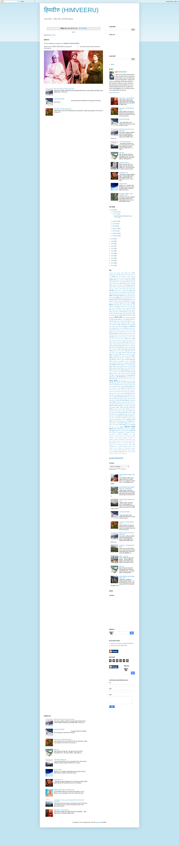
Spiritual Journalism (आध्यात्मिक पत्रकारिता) (122, 643)
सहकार (113, 412)
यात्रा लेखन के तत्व (131, 378)
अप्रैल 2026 (115, 228)
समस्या (119, 410)
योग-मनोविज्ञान (124, 383)
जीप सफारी (117, 315)
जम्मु (132, 311)
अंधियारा (119, 274)
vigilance (117, 453)
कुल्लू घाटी (128, 297)
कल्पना (134, 294)
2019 (112, 253)
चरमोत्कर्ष (127, 308)
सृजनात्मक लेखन (120, 416)
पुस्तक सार (124, 354)
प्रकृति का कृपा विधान (121, 356)
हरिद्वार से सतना (112, 424)
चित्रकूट (129, 310)
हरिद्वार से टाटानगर (131, 423)
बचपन (121, 361)
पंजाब (126, 345)
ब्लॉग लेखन (118, 364)
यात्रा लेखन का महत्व (122, 378)
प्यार (113, 356)
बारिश (118, 363)
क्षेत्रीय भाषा (130, 301)
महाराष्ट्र (111, 373)
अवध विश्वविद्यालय (112, 281)
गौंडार (131, 306)
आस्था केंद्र (121, 286)
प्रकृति (115, 356)
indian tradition (112, 441)
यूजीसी (118, 383)
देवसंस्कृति (111, 333)
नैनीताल (122, 343)
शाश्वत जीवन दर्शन (128, 398)
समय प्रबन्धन (112, 410)
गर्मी (125, 304)
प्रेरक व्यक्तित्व (118, 359)
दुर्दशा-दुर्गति (122, 331)
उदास (116, 290)
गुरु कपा (127, 306)
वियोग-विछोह (128, 395)
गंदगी (125, 303)
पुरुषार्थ (114, 354)
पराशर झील (119, 347)
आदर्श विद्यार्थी (127, 285)
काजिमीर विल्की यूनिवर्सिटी (118, 295)
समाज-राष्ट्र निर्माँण (124, 410)
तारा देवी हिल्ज (124, 326)
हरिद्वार (130, 421)
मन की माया (118, 371)
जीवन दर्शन (118, 317)
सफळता (114, 409)
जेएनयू (118, 321)
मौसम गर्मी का (132, 377)
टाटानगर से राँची (112, 323)
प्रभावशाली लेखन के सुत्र (130, 357)
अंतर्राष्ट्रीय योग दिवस (113, 274)
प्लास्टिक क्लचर (124, 359)
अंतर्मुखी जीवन (128, 273)
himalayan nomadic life (129, 437)
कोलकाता (125, 301)
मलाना (131, 371)
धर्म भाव (126, 335)
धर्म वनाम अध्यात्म (131, 335)
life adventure (130, 441)
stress (129, 449)
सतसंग (129, 405)
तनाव (110, 326)
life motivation (124, 442)
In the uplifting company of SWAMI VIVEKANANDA (61, 43)
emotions (117, 435)
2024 (112, 241)
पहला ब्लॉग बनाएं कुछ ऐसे (119, 350)
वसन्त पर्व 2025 (117, 393)
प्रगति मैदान (121, 357)
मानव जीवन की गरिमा (128, 373)
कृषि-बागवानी (126, 299)
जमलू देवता (129, 311)
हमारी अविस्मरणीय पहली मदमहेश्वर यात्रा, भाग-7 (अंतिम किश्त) (126, 487)
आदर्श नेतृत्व (114, 285)
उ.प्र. (113, 288)
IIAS (122, 439)
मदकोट (118, 370)
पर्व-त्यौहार (133, 349)
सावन (134, 412)
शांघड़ (113, 398)
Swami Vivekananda (119, 451)
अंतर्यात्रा (133, 273)
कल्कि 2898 (129, 294)
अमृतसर (126, 280)
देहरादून (115, 333)
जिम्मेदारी (112, 315)
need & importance (119, 444)
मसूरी (134, 371)
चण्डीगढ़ (118, 308)
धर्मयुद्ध (116, 337)
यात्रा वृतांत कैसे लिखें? (59, 99)
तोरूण (121, 328)
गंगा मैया (116, 303)
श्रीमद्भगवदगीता (114, 403)
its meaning (123, 441)
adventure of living (123, 432)
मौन (129, 377)
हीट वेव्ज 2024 (120, 430)
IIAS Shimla (126, 439)
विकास (125, 393)
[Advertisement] (124, 612)
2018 (112, 256)
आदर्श (110, 285)
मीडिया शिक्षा (121, 375)
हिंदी (110, 427)
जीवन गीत (125, 315)
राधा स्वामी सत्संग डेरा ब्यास (123, 384)
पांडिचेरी (123, 352)
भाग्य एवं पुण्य (126, 364)
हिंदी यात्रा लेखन (115, 427)
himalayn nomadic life (114, 439)
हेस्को (110, 432)
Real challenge (118, 448)
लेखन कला (121, 152)
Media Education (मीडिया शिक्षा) (119, 645)
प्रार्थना (113, 359)
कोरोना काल (121, 301)
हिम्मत (116, 430)
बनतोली (130, 361)
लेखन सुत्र (125, 389)
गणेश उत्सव (116, 304)
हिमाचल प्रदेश (130, 427)
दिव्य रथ (124, 330)
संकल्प (120, 403)
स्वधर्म (114, 419)
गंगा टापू (112, 303)
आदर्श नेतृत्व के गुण (120, 285)
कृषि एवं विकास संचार (119, 299)
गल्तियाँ (128, 304)
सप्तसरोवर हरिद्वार (119, 407)
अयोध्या (130, 280)
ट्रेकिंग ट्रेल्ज (114, 324)
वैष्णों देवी (116, 396)
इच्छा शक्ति (128, 286)
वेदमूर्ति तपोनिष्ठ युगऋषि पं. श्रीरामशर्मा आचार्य (64, 790)
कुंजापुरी (128, 295)
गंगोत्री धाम (121, 303)
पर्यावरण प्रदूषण (121, 349)
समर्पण (116, 410)
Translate (123, 469)
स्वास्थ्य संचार (116, 421)
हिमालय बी (124, 429)
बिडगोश (114, 365)
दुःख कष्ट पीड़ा (116, 331)
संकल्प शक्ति (124, 403)
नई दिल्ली (133, 337)
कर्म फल (125, 294)
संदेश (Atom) (52, 35)
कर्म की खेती (121, 294)
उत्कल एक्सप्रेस (132, 288)
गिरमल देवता (123, 306)
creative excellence (122, 434)
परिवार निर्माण (132, 347)
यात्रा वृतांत (113, 381)
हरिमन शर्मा (118, 424)
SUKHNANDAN (122, 72)
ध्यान (121, 337)
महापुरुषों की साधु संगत (124, 162)
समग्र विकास (119, 409)
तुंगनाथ (114, 328)
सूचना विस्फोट (132, 414)
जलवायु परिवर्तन (128, 313)
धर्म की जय (116, 335)
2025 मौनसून (117, 273)
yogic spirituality (123, 453)
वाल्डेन (122, 393)
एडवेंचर (124, 292)
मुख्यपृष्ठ (73, 32)
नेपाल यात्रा (115, 343)
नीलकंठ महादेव (126, 342)
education (111, 435)
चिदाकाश (133, 310)
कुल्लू (117, 297)
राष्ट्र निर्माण (115, 386)
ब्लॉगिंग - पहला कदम (123, 556)
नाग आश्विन (129, 340)
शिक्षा (124, 400)
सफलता (111, 409)
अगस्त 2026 (115, 212)
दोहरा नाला (129, 333)
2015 (112, 263)
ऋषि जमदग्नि (125, 290)
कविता (110, 296)
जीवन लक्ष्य (113, 319)
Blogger (98, 822)
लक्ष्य (110, 388)
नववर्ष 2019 (112, 340)
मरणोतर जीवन (127, 371)
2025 (112, 239)
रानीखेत (130, 384)
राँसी (117, 384)
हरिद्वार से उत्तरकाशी (116, 423)
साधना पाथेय (124, 412)
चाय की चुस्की (125, 310)
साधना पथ (120, 412)
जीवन (121, 315)
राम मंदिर (133, 384)
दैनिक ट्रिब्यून (119, 333)
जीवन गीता (130, 315)
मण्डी (116, 370)
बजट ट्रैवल (125, 361)
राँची (115, 384)
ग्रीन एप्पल (114, 308)
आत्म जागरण (123, 283)
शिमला (126, 400)
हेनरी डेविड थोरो (127, 430)
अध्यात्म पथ (124, 278)
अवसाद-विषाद (122, 281)
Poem (125, 446)
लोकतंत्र (133, 389)
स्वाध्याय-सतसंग (129, 419)
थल (130, 328)
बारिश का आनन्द (122, 363)
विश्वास (132, 395)
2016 (112, 260)
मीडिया (117, 375)
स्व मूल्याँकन (129, 417)
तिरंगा (128, 326)
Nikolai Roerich (128, 444)
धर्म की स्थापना (121, 335)
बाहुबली (126, 363)
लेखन (125, 388)
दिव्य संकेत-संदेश (130, 330)
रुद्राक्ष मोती (120, 386)
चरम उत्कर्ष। (122, 308)
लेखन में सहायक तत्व (118, 389)
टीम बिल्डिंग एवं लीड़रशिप (130, 323)
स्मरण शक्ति (118, 417)
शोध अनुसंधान (122, 402)
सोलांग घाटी (113, 417)
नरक (114, 338)
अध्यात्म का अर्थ (119, 276)
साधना (116, 412)
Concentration (112, 434)
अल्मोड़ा (133, 280)
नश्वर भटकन (118, 340)
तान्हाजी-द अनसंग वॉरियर (116, 326)
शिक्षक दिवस (119, 400)
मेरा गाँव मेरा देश (121, 377)
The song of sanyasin (130, 451)
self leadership (126, 448)
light (130, 442)
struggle (133, 449)
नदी (112, 338)
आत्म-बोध (133, 283)
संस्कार (131, 403)
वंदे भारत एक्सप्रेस (116, 391)
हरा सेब (126, 421)
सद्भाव (113, 407)
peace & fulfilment (118, 446)
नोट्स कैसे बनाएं (127, 343)
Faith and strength (125, 435)
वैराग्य (113, 396)
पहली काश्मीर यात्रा (128, 350)
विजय (119, 395)
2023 (112, 243)
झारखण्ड (129, 321)
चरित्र (131, 308)
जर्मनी (124, 313)
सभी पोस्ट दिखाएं (82, 28)
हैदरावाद (113, 432)
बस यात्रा (114, 363)
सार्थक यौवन (130, 412)
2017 (112, 258)
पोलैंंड (134, 354)
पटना (129, 345)
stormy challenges (122, 449)
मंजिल (129, 368)
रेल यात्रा (130, 386)
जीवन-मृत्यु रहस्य (112, 321)
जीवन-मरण (133, 319)
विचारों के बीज (114, 395)
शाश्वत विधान (114, 400)
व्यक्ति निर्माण (121, 396)
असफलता (128, 281)
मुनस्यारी (129, 375)
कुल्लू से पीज (132, 297)
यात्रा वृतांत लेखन (122, 381)
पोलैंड (110, 356)
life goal (118, 442)
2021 (112, 248)
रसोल (113, 384)
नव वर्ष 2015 (122, 338)
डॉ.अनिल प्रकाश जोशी (130, 324)
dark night (132, 434)
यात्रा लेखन (114, 378)
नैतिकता (119, 343)
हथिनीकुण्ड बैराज (122, 421)
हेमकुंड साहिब (132, 430)
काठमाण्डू (125, 295)
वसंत (112, 393)
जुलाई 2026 (115, 221)
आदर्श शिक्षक (132, 285)
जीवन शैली (118, 319)
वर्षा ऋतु (129, 391)
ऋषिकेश (130, 290)
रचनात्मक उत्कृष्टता (131, 383)
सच (124, 405)
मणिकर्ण (133, 368)
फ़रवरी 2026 (115, 233)
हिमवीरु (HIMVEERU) (71, 10)
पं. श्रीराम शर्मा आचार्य (116, 345)
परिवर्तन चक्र (127, 347)
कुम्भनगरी (114, 297)
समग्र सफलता (126, 409)
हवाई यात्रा (133, 424)
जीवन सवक (122, 319)
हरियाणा (121, 424)
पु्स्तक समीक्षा (129, 354)
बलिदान (110, 363)
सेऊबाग (126, 416)
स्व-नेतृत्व (133, 417)
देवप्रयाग (130, 331)
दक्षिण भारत (133, 328)
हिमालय (111, 429)
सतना (127, 405)
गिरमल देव (118, 306)
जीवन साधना (127, 319)
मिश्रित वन (114, 375)
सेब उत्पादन (130, 416)
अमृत (123, 280)
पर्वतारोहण (111, 350)
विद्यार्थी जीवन (122, 395)
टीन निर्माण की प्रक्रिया (120, 323)
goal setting (118, 437)
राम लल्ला (111, 386)
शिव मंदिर (130, 400)
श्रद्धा (126, 402)
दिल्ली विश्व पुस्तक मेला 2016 (117, 330)
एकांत (118, 292)
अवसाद (118, 281)
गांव (131, 304)
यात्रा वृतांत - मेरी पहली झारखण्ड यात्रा (62, 109)
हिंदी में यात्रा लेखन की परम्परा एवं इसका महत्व (64, 89)
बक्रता (118, 361)
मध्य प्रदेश (114, 371)
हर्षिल (125, 424)
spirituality (115, 449)
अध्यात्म (113, 276)
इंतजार (124, 286)
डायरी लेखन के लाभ (123, 173)
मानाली (133, 373)
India (134, 439)
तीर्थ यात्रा (132, 326)
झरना (126, 321)
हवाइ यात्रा (128, 424)
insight (118, 441)
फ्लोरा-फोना (114, 361)
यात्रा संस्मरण (129, 381)
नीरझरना (120, 342)
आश (117, 286)
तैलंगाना (117, 328)
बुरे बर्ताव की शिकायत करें (116, 458)
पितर (126, 352)
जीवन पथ (124, 317)
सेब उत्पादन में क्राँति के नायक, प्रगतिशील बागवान (126, 194)
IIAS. (131, 439)
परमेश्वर (115, 347)
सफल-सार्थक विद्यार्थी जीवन (129, 407)
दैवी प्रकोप (125, 333)
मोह (127, 377)
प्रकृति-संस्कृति (116, 357)
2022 (112, 246)
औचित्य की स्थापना (115, 294)
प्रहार (110, 359)
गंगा (110, 303)
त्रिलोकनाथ (126, 328)
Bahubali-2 (132, 432)
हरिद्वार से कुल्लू (124, 423)
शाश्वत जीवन (122, 398)
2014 (112, 265)
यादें (112, 383)
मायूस (110, 375)
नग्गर (110, 338)
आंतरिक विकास (116, 283)
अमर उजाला (120, 280)
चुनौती (114, 311)
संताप (128, 403)
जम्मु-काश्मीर (120, 313)
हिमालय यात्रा (128, 429)
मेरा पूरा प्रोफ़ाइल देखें (114, 92)
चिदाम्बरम (110, 311)
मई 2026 (114, 226)
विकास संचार (129, 393)
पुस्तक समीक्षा (119, 354)
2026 (112, 210)
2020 (112, 251)
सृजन (110, 416)
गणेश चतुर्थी (122, 304)
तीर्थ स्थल (111, 328)
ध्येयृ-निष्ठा (125, 337)
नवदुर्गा (126, 338)
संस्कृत (133, 403)
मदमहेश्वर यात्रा (128, 370)
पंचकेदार (123, 345)
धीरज (119, 337)
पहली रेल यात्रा (115, 352)
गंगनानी (133, 301)
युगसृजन (115, 383)
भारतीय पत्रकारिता (120, 366)
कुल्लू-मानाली (112, 299)
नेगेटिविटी (131, 342)
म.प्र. (126, 368)
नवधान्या (129, 338)
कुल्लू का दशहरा (122, 297)
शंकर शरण (130, 396)
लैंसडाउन (129, 389)
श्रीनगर (129, 402)
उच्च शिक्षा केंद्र (125, 288)
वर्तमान (121, 391)
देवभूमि (134, 331)
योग (120, 383)
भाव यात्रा (114, 368)
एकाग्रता (121, 292)
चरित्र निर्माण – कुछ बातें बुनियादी (126, 98)
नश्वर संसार (123, 340)
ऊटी (122, 290)
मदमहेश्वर (122, 370)
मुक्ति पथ (125, 375)
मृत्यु (112, 377)
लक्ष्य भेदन (119, 388)
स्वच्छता (110, 419)
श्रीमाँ (118, 403)
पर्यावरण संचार (128, 349)
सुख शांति (117, 414)
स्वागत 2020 (123, 419)
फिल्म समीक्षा (129, 359)
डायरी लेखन (123, 324)
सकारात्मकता (120, 405)
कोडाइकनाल (116, 301)
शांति (115, 398)
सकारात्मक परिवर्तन (113, 405)
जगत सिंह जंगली (123, 311)
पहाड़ (120, 352)
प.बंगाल (110, 345)
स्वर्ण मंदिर (117, 419)
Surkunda (111, 451)
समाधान (130, 410)
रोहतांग (134, 386)
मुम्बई (132, 375)
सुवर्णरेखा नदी (126, 414)
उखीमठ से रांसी (118, 288)
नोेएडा (132, 343)
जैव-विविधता (122, 321)
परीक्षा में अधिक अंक (113, 349)
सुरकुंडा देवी (121, 414)
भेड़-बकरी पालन (120, 368)
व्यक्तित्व (125, 396)
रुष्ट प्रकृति (125, 386)
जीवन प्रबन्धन (130, 317)
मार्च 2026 (115, 231)
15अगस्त (111, 273)
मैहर (126, 377)
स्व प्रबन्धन (123, 417)
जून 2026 (115, 223)
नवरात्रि (133, 338)
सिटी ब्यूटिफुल (112, 414)
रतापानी (110, 384)
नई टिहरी (129, 337)
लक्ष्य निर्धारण (113, 388)
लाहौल (122, 388)
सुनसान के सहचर (123, 183)
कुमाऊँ (131, 295)
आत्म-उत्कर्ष (128, 283)
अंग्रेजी (122, 273)
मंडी (131, 368)
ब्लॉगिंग (122, 364)
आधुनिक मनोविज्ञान (112, 286)
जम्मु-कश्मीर (115, 313)
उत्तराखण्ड (111, 290)
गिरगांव (114, 306)
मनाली (122, 371)
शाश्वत (118, 398)
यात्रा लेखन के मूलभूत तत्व (125, 141)
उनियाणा (119, 290)
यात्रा (110, 378)
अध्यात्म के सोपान (117, 278)
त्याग (123, 328)
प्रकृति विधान (128, 356)
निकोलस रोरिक (116, 342)
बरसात (133, 361)
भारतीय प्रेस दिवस (128, 366)
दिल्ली (110, 330)
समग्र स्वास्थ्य (132, 409)
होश (116, 432)
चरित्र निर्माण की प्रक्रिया (117, 310)
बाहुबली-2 (130, 363)
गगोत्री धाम (129, 303)
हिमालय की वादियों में (117, 429)
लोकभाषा (110, 391)
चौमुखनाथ (117, 311)
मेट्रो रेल (115, 377)
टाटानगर (133, 321)
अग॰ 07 (116, 214)
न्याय (134, 343)
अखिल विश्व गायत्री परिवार (127, 274)
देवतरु (126, 331)
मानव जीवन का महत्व (120, 373)
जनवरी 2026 (115, 236)
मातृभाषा (114, 373)
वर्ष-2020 (125, 391)
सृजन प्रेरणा (114, 416)
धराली (112, 335)
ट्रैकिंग (119, 324)
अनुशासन (128, 278)
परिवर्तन (123, 347)
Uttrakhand (111, 453)
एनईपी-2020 (129, 292)
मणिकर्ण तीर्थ (111, 370)
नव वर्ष (117, 338)
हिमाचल (122, 427)
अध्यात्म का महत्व (126, 276)
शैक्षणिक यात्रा (116, 402)
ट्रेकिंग (110, 324)
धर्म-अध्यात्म (111, 337)
